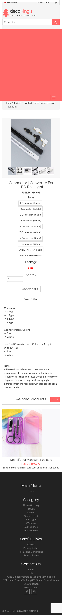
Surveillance (31, 526)
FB (31, 572)
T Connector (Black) (30, 226)
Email (31, 569)
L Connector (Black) (30, 214)
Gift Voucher (31, 530)
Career (31, 544)
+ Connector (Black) (30, 238)
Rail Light (31, 519)
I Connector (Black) (30, 203)
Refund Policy (31, 555)
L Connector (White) (30, 220)
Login (55, 2)
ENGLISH (11, 2)
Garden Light (31, 515)
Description (31, 299)
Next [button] (57, 399)
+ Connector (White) (30, 244)
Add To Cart (30, 289)
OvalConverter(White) (30, 255)
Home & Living (13, 102)
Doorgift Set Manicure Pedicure (31, 459)
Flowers (31, 508)
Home (31, 490)
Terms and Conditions (31, 551)
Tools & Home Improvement (39, 102)
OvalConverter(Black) (30, 249)
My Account (44, 2)
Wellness (31, 523)
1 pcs (30, 267)
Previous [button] (52, 399)
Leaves (31, 512)
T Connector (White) (30, 232)
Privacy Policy (31, 547)
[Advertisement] (31, 61)
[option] (31, 439)
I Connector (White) (30, 208)
